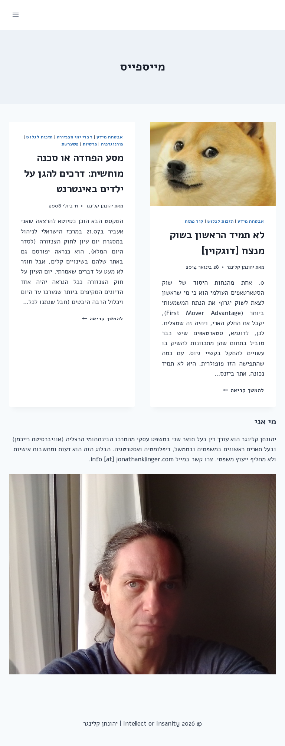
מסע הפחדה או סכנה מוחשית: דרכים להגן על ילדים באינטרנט (73, 173)
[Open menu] (16, 14)
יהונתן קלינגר (240, 267)
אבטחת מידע (251, 221)
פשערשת (70, 144)
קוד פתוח (194, 221)
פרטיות (90, 144)
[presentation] (213, 164)
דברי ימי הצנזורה (75, 137)
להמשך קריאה (243, 390)
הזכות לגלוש (220, 221)
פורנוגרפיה (112, 144)
